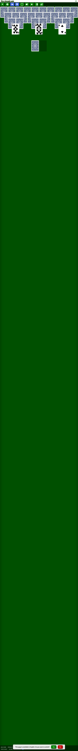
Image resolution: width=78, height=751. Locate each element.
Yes (54, 747)
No (60, 747)
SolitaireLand (7, 1)
